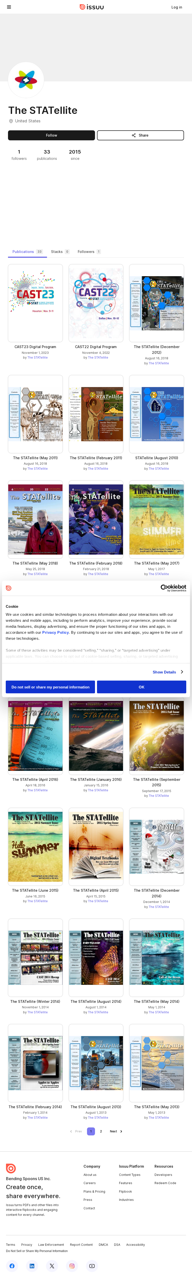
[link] (177, 7)
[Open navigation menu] (9, 7)
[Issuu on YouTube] (92, 1266)
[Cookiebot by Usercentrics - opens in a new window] (164, 588)
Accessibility (135, 1245)
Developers (163, 1175)
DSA (117, 1245)
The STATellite (38, 357)
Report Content (81, 1245)
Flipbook (125, 1191)
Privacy (26, 1245)
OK (141, 687)
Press (88, 1200)
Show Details (164, 672)
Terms (10, 1245)
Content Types (129, 1175)
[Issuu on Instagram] (72, 1266)
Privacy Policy (55, 632)
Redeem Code (165, 1183)
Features (125, 1183)
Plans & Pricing (94, 1191)
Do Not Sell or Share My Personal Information (37, 1251)
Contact (89, 1208)
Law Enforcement (51, 1245)
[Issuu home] (92, 7)
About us (90, 1175)
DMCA (103, 1245)
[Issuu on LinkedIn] (32, 1266)
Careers (90, 1183)
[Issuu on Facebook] (12, 1266)
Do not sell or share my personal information (51, 687)
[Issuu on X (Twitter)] (52, 1266)
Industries (126, 1200)
